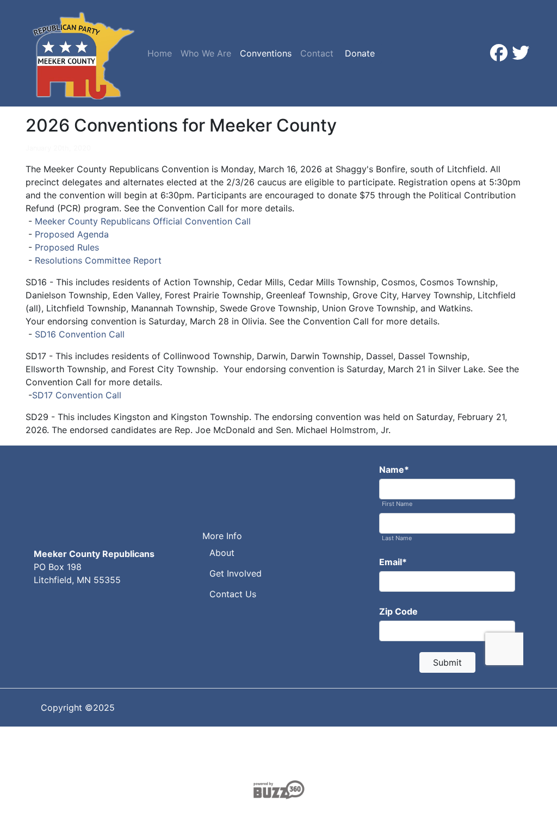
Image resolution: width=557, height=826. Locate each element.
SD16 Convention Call (80, 334)
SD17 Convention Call (76, 395)
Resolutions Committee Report (98, 260)
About (221, 552)
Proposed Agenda (72, 234)
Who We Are (206, 53)
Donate (360, 53)
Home (159, 53)
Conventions (266, 53)
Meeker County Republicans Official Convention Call (143, 221)
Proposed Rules (67, 247)
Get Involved (235, 573)
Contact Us (232, 594)
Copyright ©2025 (78, 707)
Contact (316, 53)
